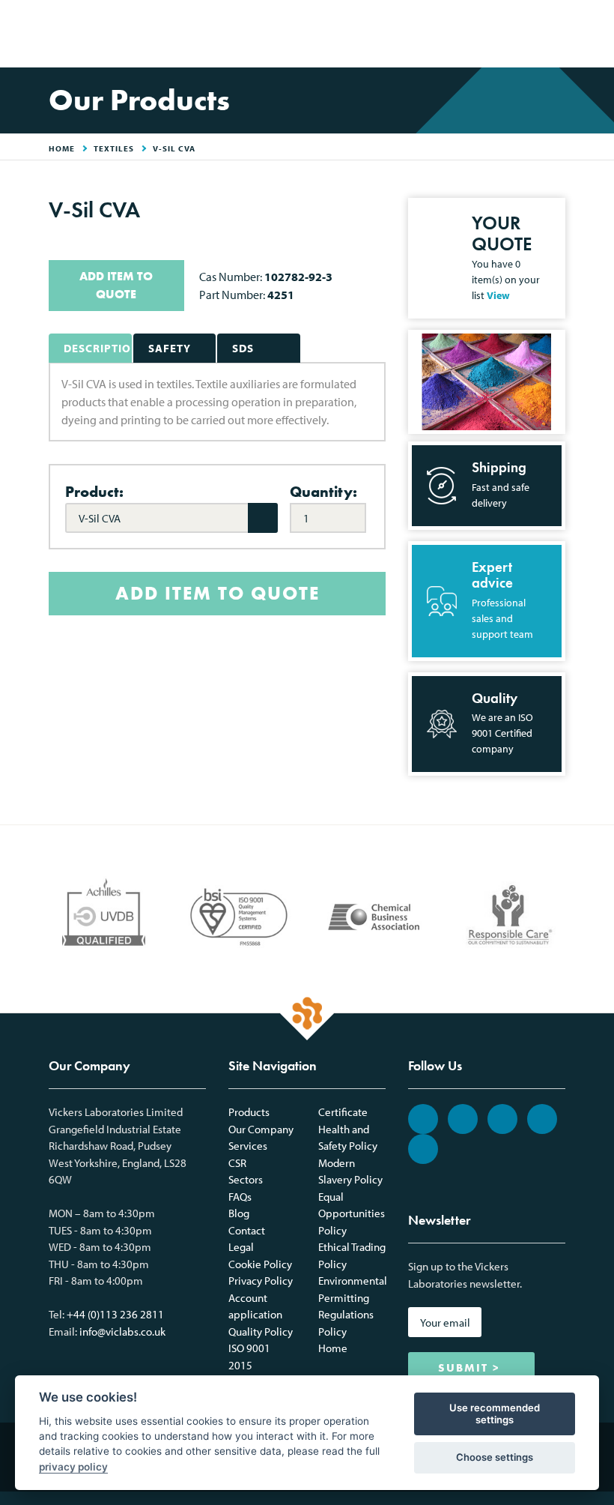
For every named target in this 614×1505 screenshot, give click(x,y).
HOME (62, 148)
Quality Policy (260, 1331)
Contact (246, 1230)
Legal (241, 1247)
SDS (243, 348)
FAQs (240, 1196)
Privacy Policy (260, 1280)
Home (332, 1348)
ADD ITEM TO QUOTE (116, 285)
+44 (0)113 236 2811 (115, 1314)
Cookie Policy (260, 1264)
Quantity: (323, 491)
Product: (94, 491)
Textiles (114, 148)
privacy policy (73, 1467)
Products (249, 1112)
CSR (237, 1163)
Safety (169, 348)
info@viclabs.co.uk (122, 1331)
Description (98, 348)
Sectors (245, 1179)
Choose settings (494, 1457)
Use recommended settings (494, 1414)
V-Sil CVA (174, 148)
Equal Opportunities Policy (351, 1213)
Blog (238, 1213)
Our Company (261, 1129)
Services (247, 1145)
